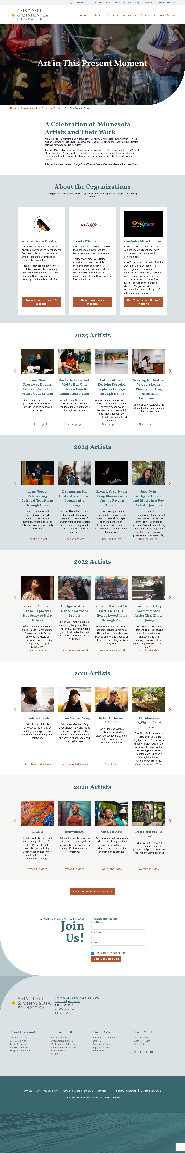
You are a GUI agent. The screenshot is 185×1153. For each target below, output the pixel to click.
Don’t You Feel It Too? (148, 834)
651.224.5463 (63, 1012)
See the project (37, 424)
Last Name (96, 932)
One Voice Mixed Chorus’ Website (143, 302)
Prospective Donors (62, 1041)
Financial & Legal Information (77, 1091)
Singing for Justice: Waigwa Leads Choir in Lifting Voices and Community (149, 389)
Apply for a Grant (101, 1047)
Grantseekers (58, 1050)
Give (108, 3)
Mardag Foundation (150, 1091)
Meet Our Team (142, 1041)
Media (54, 1054)
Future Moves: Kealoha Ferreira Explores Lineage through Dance (112, 387)
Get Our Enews (141, 1037)
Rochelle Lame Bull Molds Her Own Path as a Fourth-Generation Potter (74, 387)
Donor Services (18, 1044)
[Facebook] (140, 1052)
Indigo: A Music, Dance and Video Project (74, 611)
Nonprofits (129, 15)
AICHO (37, 832)
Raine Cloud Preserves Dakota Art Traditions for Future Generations (37, 387)
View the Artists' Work (75, 650)
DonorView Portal (101, 1044)
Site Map (101, 1091)
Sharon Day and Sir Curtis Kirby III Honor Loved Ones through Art (112, 613)
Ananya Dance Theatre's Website (41, 302)
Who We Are (147, 15)
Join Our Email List (166, 3)
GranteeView (96, 3)
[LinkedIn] (135, 1052)
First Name (96, 922)
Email (95, 942)
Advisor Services (19, 1047)
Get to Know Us (18, 1037)
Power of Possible (123, 3)
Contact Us (149, 3)
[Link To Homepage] (29, 14)
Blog (137, 3)
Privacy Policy (32, 1091)
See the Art (112, 764)
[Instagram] (146, 1052)
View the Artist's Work (37, 764)
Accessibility (51, 1091)
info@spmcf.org (65, 1009)
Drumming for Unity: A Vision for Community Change (74, 499)
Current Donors (59, 1037)
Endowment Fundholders (64, 1047)
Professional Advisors (104, 15)
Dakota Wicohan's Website (92, 302)
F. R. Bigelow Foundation (123, 1091)
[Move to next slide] (170, 370)
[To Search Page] (70, 2)
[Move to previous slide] (15, 370)
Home (13, 108)
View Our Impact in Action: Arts (92, 891)
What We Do (167, 15)
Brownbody (74, 832)
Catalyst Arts (111, 832)
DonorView (81, 3)
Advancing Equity (51, 108)
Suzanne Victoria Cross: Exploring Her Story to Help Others (37, 613)
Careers (96, 1041)
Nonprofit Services (20, 1050)
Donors (82, 15)
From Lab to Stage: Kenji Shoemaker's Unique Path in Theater (111, 499)
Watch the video (37, 650)
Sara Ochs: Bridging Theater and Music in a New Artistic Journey (149, 499)
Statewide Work (29, 108)
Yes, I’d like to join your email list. (110, 953)
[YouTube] (151, 1052)
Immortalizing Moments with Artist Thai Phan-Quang (148, 613)
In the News (98, 1050)
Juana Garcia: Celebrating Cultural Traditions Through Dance (37, 499)
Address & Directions (104, 1037)
